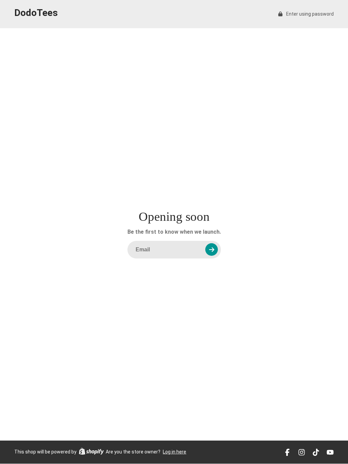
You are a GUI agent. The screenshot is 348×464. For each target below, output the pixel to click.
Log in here (174, 451)
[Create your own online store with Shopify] (91, 452)
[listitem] (287, 452)
